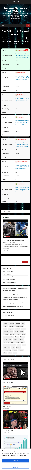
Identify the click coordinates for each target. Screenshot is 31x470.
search (24, 344)
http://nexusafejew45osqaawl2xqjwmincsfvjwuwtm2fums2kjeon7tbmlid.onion (22, 55)
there (13, 347)
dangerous (11, 328)
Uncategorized (7, 236)
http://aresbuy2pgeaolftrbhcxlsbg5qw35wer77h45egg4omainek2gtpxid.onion (22, 122)
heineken (6, 336)
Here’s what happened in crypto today (13, 306)
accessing (11, 323)
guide (23, 334)
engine (16, 331)
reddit (18, 344)
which (10, 352)
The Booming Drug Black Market (15, 228)
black (23, 323)
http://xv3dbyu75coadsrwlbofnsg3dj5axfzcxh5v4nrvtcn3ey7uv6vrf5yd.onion (22, 144)
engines (22, 331)
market (15, 339)
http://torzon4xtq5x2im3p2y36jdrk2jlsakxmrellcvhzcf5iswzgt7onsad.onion (22, 100)
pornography (12, 344)
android (18, 323)
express (12, 334)
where (5, 352)
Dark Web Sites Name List (9, 282)
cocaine (5, 326)
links (10, 339)
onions (17, 342)
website (15, 350)
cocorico (11, 326)
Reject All (15, 467)
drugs (11, 331)
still (9, 347)
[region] (15, 459)
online (22, 342)
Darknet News (28, 25)
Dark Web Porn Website (9, 277)
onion (12, 342)
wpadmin (5, 242)
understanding (7, 350)
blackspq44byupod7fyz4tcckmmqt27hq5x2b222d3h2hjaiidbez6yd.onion (22, 166)
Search (5, 258)
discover (6, 331)
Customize (15, 463)
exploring (6, 334)
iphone (5, 339)
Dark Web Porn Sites (8, 271)
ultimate (18, 347)
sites (5, 347)
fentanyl (18, 334)
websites (21, 350)
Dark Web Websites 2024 (9, 279)
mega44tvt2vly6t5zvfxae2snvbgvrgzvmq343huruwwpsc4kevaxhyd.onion (22, 189)
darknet (18, 328)
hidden (11, 336)
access (5, 323)
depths (23, 328)
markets (21, 339)
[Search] (23, 25)
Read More (6, 250)
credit (5, 328)
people (5, 344)
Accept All (15, 460)
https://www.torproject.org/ (17, 40)
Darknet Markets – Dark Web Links (15, 9)
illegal (16, 336)
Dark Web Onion (7, 274)
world (15, 352)
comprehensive (19, 326)
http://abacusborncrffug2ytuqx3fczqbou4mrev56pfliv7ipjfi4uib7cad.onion (22, 77)
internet (22, 336)
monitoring (6, 342)
